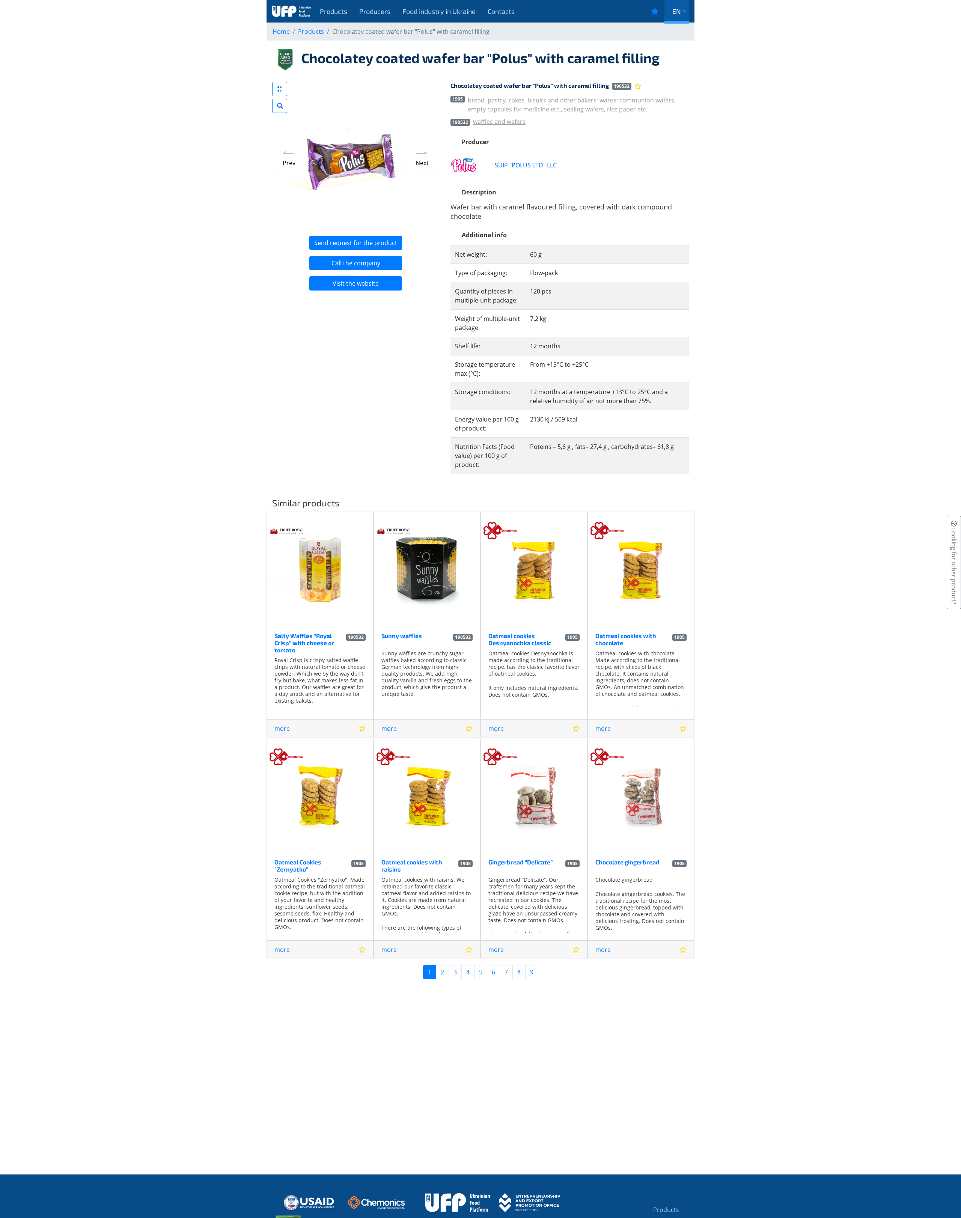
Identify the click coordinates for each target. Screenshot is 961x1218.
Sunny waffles (401, 635)
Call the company (355, 263)
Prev (289, 163)
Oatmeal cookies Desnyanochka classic (519, 639)
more (282, 728)
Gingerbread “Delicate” (520, 862)
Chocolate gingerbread (627, 862)
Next (422, 163)
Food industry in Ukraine (439, 11)
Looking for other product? (954, 565)
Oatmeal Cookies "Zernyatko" (297, 865)
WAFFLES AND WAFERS (499, 121)
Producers (374, 11)
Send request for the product (355, 243)
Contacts (501, 11)
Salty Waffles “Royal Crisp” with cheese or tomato (304, 642)
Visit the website (356, 283)
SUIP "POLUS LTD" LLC (526, 165)
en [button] (676, 11)
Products (333, 11)
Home (281, 31)
